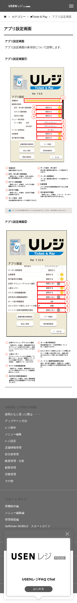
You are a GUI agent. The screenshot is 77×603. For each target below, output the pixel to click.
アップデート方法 (16, 420)
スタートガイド (16, 499)
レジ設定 (10, 440)
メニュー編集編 (14, 512)
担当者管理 (12, 454)
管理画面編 (12, 519)
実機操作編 (12, 506)
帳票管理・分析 (14, 460)
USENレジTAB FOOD (21, 407)
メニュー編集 (13, 434)
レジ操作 (10, 427)
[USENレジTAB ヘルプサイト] (19, 6)
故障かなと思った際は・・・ (23, 414)
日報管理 (10, 474)
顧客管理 (10, 467)
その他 (9, 480)
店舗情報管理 (13, 447)
